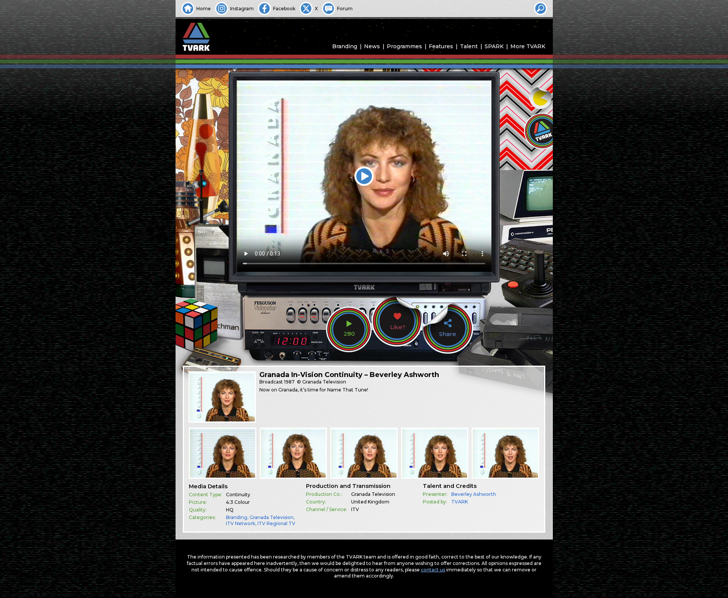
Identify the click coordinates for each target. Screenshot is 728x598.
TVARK (459, 502)
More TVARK (527, 46)
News (372, 46)
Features (441, 46)
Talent (469, 46)
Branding (344, 46)
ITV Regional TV (276, 523)
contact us (433, 570)
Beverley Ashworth (473, 494)
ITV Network (240, 523)
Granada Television (271, 517)
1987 (289, 382)
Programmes (404, 46)
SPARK (494, 46)
